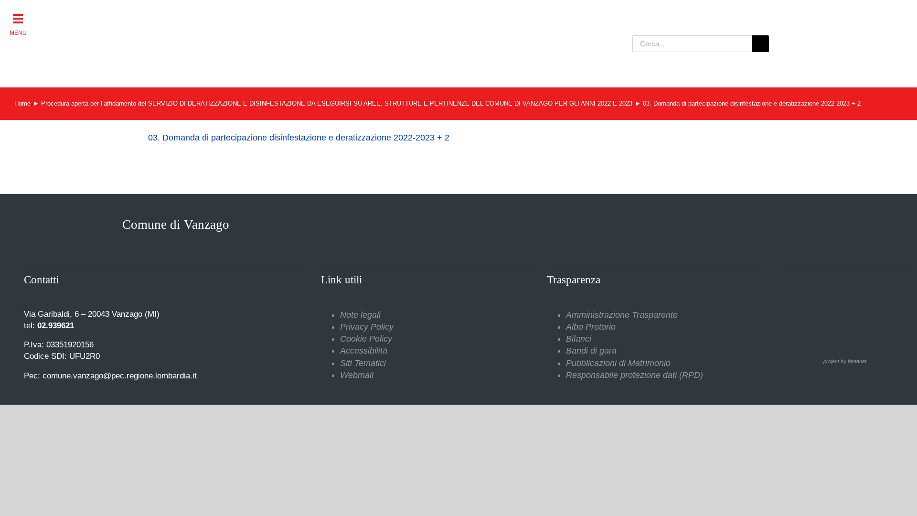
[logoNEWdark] (267, 14)
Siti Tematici (363, 363)
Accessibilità (363, 350)
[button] (18, 18)
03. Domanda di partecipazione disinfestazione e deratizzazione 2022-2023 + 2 (298, 137)
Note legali (360, 315)
